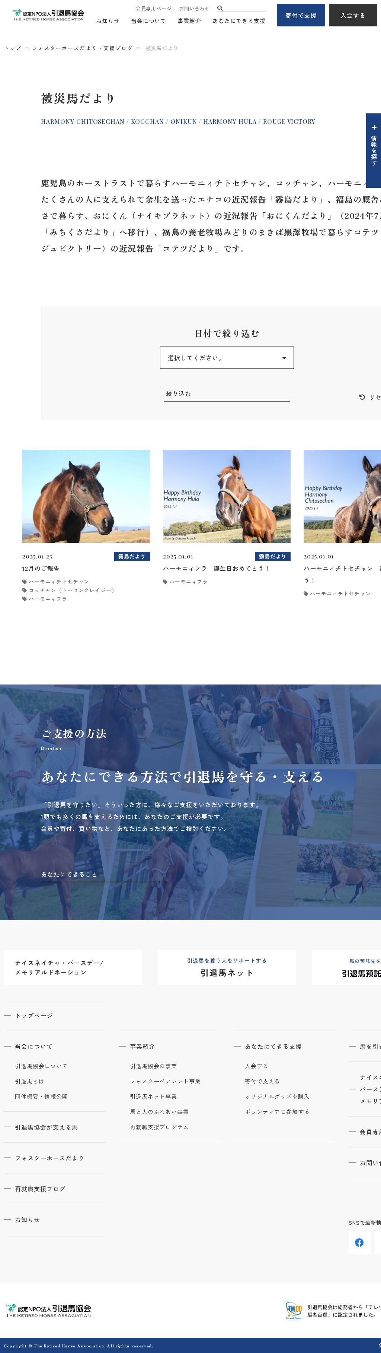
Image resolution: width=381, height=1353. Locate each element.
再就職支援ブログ (40, 1188)
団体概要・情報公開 (41, 1096)
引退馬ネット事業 (153, 1096)
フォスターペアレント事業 (165, 1081)
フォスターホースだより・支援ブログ (82, 48)
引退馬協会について (41, 1066)
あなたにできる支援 (239, 21)
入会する (353, 15)
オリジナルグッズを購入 (277, 1096)
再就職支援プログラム (159, 1127)
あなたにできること (69, 874)
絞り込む (178, 393)
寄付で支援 (301, 15)
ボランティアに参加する (277, 1111)
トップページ (34, 1015)
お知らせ (108, 21)
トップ (13, 48)
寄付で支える (262, 1081)
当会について (148, 21)
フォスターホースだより (49, 1157)
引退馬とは (30, 1081)
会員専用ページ (154, 8)
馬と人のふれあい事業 (159, 1111)
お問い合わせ (194, 8)
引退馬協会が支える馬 (46, 1126)
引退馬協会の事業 (153, 1066)
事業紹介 (189, 21)
